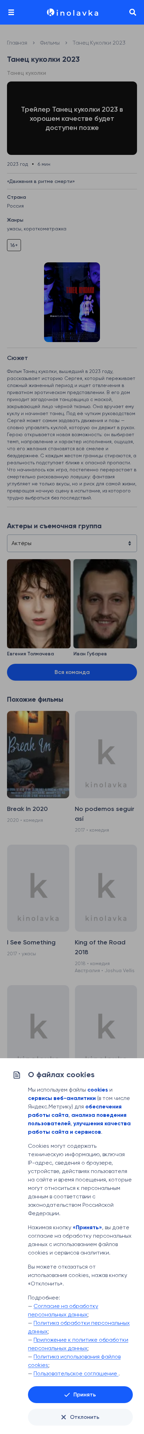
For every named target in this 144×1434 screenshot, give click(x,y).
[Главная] (72, 12)
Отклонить (84, 1417)
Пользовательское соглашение (76, 1373)
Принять (84, 1394)
